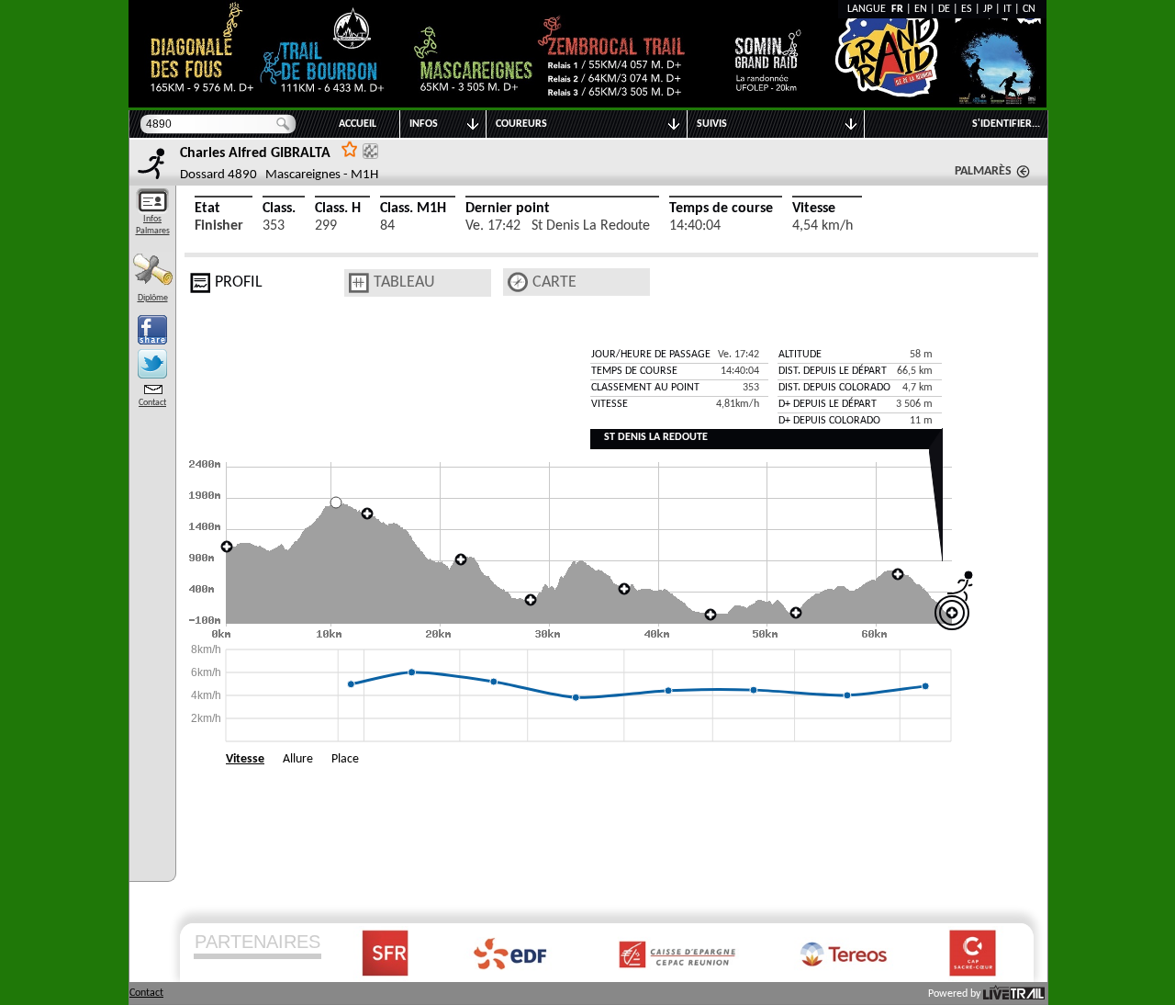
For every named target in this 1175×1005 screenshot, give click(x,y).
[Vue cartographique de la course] (518, 282)
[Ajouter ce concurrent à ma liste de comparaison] (370, 151)
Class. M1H (413, 208)
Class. (279, 208)
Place (345, 759)
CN (1029, 9)
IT (1007, 9)
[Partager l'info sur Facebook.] (152, 329)
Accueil (357, 124)
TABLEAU (404, 282)
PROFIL (239, 282)
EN (920, 9)
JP (987, 9)
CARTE (554, 282)
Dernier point (507, 208)
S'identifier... (1006, 124)
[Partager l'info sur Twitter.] (152, 363)
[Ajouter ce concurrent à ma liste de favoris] (349, 148)
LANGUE (869, 9)
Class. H (338, 208)
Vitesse (813, 208)
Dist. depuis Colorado (834, 387)
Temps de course (721, 208)
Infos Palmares (153, 225)
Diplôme (153, 298)
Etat (207, 208)
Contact (152, 403)
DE (944, 9)
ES (966, 9)
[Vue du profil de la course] (200, 283)
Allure (298, 759)
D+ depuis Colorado (829, 420)
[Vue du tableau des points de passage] (359, 283)
